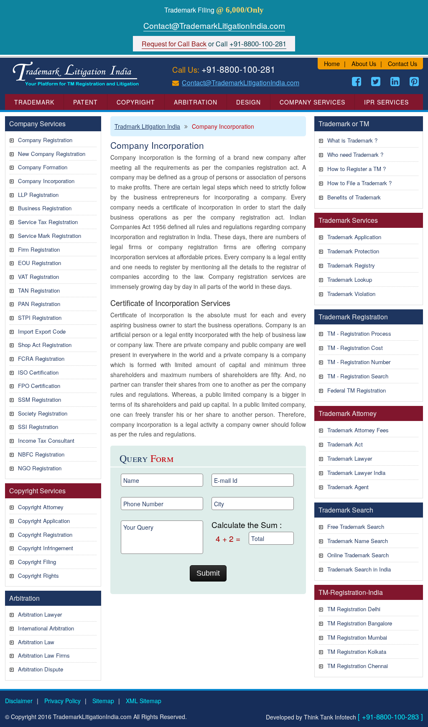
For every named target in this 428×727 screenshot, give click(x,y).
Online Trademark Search (358, 555)
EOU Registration (39, 263)
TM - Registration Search (357, 376)
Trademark (34, 102)
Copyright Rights (38, 575)
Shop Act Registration (44, 345)
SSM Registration (39, 399)
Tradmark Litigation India (147, 126)
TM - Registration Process (359, 333)
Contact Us (402, 63)
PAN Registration (39, 304)
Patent (85, 102)
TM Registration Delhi (353, 609)
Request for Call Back (174, 43)
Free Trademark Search (355, 527)
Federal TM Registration (356, 390)
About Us (364, 63)
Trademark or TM (343, 123)
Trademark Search (345, 510)
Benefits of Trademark (354, 197)
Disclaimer (19, 700)
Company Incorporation (46, 181)
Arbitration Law (36, 642)
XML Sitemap (143, 700)
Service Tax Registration (48, 222)
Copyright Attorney (41, 507)
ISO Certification (38, 372)
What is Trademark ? (352, 140)
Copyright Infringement (45, 548)
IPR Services (386, 102)
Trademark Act (345, 444)
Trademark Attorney (347, 413)
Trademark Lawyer (349, 458)
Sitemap (103, 700)
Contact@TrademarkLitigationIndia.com (214, 25)
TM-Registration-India (350, 592)
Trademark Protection (353, 251)
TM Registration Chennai (357, 666)
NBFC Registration (41, 454)
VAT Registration (38, 277)
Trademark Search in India (359, 569)
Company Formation (42, 167)
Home (332, 63)
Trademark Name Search (357, 541)
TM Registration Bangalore (359, 623)
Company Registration (45, 140)
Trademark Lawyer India (356, 473)
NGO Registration (39, 468)
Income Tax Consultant (46, 440)
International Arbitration (46, 628)
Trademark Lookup (349, 279)
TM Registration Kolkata (356, 652)
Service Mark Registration (49, 236)
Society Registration (42, 413)
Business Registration (44, 208)
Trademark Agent (348, 487)
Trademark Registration (353, 316)
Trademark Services (348, 220)
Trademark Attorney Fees (358, 430)
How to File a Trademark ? (359, 183)
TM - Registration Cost (355, 348)
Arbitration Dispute (40, 669)
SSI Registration (38, 427)
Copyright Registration (45, 534)
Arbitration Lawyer (40, 614)
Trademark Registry (351, 265)
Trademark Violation (351, 294)
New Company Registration (51, 154)
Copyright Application (44, 521)
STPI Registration (39, 317)
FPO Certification (39, 386)
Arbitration (195, 102)
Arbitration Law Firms (44, 655)
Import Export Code (42, 331)
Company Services (312, 102)
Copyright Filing (37, 562)
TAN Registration (39, 290)
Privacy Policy (62, 700)
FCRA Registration (41, 358)
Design (248, 102)
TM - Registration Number (358, 362)
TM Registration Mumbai (357, 637)
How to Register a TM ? (356, 169)
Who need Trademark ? (355, 154)
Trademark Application (354, 237)
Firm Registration (39, 249)
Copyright (136, 102)
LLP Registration (38, 195)
